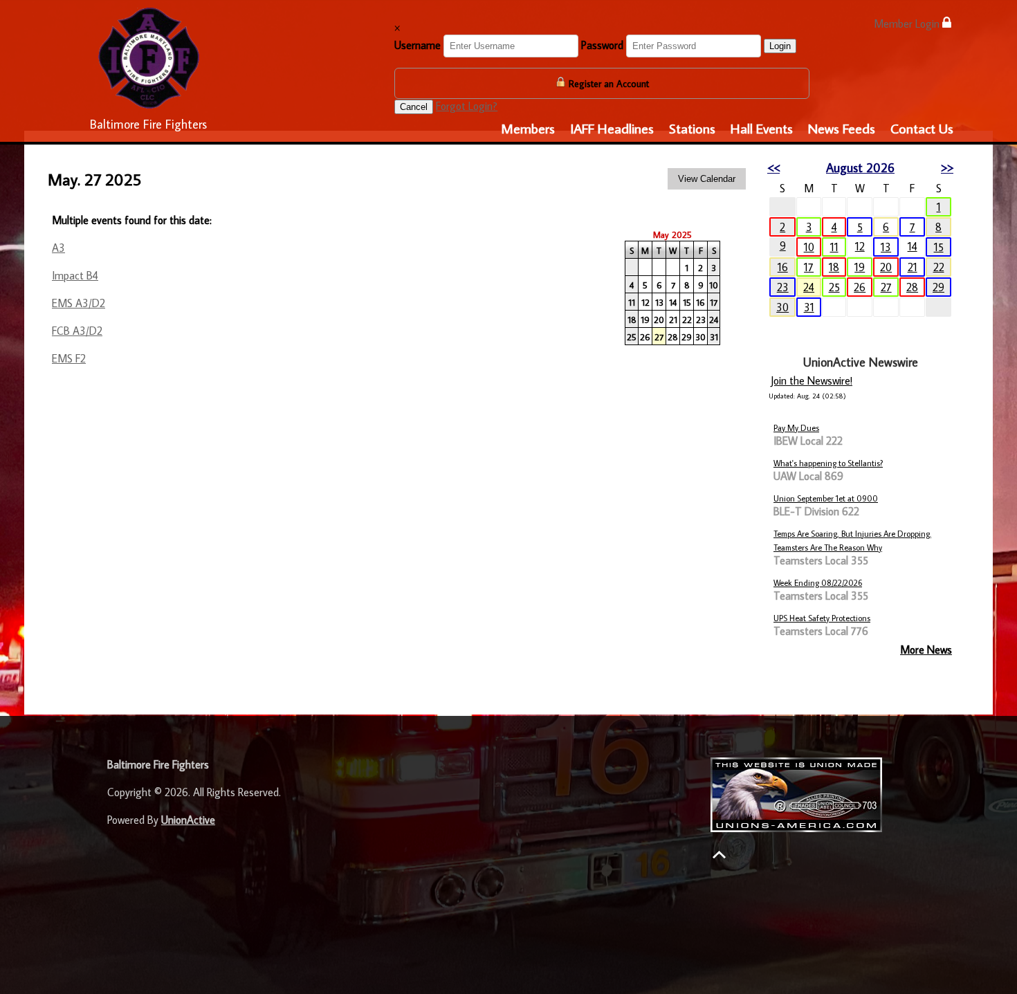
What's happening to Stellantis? (828, 463)
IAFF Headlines (612, 128)
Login (780, 46)
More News (926, 649)
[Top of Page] (719, 854)
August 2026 (860, 168)
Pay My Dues (796, 428)
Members (528, 128)
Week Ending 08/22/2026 (817, 583)
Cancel (414, 107)
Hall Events (762, 128)
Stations (692, 128)
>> (947, 168)
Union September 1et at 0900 (825, 498)
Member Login (908, 23)
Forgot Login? (466, 106)
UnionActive (188, 820)
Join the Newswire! (811, 380)
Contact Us (921, 128)
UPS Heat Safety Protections (821, 618)
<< (773, 168)
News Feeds (841, 128)
